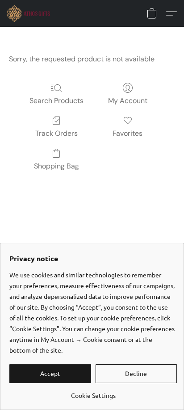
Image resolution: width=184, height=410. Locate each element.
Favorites (127, 133)
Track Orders (56, 133)
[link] (93, 392)
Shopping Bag (56, 166)
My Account (127, 100)
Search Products (56, 100)
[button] (30, 13)
